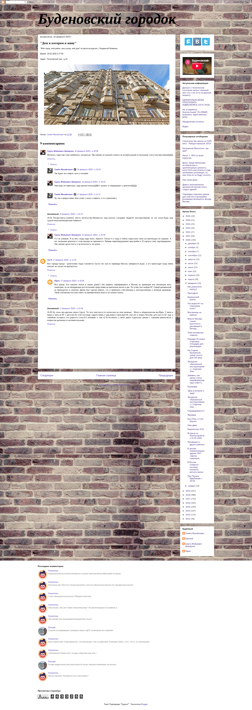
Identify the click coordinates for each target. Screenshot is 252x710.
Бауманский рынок (193, 298)
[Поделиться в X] (84, 134)
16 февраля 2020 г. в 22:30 (93, 235)
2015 (188, 507)
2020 (188, 240)
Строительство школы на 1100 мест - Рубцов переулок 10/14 (196, 142)
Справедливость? (196, 411)
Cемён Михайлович (63, 169)
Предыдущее (166, 375)
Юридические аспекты (193, 121)
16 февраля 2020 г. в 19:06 (86, 151)
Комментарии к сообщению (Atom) (114, 385)
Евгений (189, 538)
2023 (188, 228)
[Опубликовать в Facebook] (87, 134)
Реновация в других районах (196, 443)
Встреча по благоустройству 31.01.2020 (196, 435)
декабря (192, 243)
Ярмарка (192, 415)
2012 (188, 519)
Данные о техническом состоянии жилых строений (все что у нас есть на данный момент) (196, 91)
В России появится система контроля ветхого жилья (195, 467)
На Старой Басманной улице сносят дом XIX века (195, 354)
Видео (185, 126)
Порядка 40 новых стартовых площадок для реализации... (196, 342)
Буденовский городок (107, 18)
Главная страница (106, 375)
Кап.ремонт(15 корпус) (195, 288)
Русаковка (192, 386)
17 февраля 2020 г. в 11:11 (88, 194)
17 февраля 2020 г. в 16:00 (72, 281)
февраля (192, 283)
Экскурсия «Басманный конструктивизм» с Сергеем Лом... (196, 366)
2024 (188, 224)
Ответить (51, 159)
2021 (188, 236)
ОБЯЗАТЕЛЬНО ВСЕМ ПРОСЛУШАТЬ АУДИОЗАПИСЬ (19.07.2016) (196, 102)
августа (192, 259)
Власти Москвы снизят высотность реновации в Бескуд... (195, 324)
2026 (188, 216)
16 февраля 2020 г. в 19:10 (89, 169)
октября (192, 251)
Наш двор (192, 425)
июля (191, 263)
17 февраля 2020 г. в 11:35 (64, 260)
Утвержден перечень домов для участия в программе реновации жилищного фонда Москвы (196, 198)
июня (191, 267)
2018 (188, 495)
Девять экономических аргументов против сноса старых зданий (194, 187)
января (192, 486)
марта (191, 279)
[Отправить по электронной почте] (79, 134)
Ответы (53, 164)
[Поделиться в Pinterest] (90, 134)
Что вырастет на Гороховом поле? (195, 306)
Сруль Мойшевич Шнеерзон (60, 151)
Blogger (144, 704)
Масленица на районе (194, 313)
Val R (49, 260)
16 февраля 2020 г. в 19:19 (93, 182)
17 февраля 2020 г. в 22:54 (71, 308)
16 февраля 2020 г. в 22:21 (71, 214)
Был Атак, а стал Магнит (195, 420)
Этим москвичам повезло (195, 333)
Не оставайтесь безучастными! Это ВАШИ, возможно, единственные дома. (195, 113)
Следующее (46, 375)
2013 (188, 514)
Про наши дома (189, 180)
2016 (188, 503)
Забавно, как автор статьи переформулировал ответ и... (196, 379)
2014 (188, 511)
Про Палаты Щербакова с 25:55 (195, 478)
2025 (188, 220)
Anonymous (53, 571)
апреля (192, 275)
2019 (188, 491)
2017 (188, 499)
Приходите (193, 293)
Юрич (57, 281)
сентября (193, 255)
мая (190, 271)
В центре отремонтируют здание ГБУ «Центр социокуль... (196, 453)
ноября (192, 247)
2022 (188, 232)
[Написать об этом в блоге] (82, 134)
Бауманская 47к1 (196, 429)
